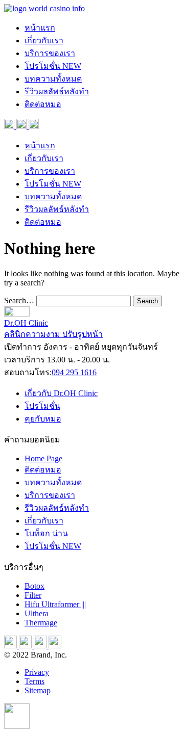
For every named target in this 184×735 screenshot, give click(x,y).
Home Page (43, 458)
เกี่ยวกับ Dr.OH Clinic (61, 393)
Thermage (41, 622)
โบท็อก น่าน (46, 533)
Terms (34, 681)
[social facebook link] (10, 126)
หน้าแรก (40, 27)
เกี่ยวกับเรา (44, 40)
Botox (34, 586)
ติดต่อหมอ (43, 104)
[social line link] (55, 645)
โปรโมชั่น (42, 406)
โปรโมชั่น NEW (53, 66)
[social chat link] (34, 126)
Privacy (37, 672)
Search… (19, 300)
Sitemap (38, 690)
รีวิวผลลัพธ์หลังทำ (57, 91)
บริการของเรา (50, 53)
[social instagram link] (22, 126)
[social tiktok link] (41, 645)
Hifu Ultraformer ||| (55, 604)
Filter (33, 595)
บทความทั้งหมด (53, 78)
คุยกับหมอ (43, 418)
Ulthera (37, 613)
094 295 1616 (74, 372)
